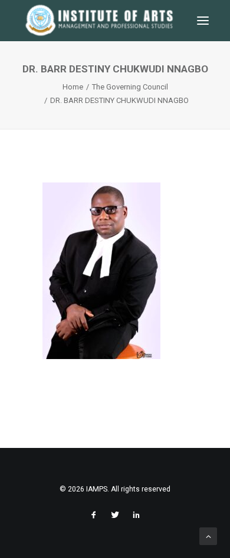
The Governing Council (130, 86)
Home (73, 86)
